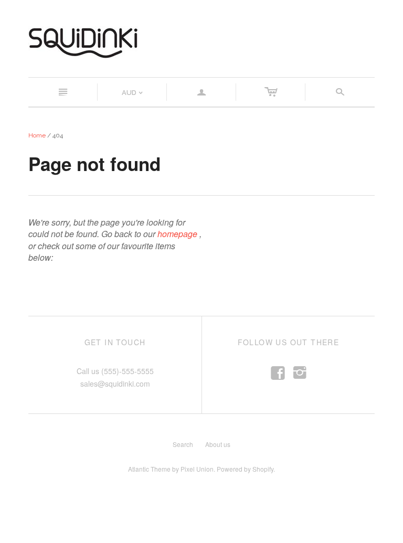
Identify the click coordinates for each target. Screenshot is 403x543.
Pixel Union (197, 468)
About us (217, 444)
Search (183, 444)
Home (37, 135)
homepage (177, 234)
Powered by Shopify (245, 468)
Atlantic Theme (149, 468)
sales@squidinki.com (115, 383)
